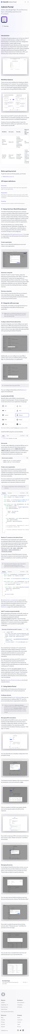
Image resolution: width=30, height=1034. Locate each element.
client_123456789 (16, 462)
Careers (19, 1022)
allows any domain (19, 705)
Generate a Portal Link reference (13, 680)
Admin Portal (4, 1009)
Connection (4, 185)
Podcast (3, 1019)
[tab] (3, 435)
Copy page (6, 26)
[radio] (8, 406)
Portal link (3, 201)
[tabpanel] (15, 438)
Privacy (19, 1026)
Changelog (19, 1004)
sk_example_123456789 (16, 460)
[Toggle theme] (25, 2)
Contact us (16, 427)
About (18, 1017)
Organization (4, 192)
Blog (2, 1017)
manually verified (18, 708)
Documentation (20, 1002)
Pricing (2, 1022)
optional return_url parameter (10, 600)
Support (3, 1026)
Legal (18, 1024)
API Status (19, 1007)
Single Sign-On (4, 1004)
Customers (19, 1019)
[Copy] (27, 436)
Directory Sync (4, 1007)
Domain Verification (16, 697)
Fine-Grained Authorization (7, 1011)
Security (3, 1024)
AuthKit (3, 1002)
